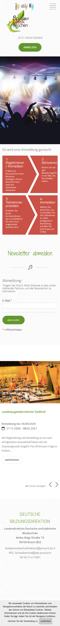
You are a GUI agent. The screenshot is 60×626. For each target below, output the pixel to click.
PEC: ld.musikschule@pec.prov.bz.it (30, 553)
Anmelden (30, 47)
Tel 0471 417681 (30, 557)
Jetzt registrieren (30, 38)
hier (15, 616)
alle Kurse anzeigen (35, 486)
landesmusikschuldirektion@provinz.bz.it (30, 548)
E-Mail (6, 300)
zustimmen (45, 621)
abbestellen (13, 320)
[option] (30, 100)
